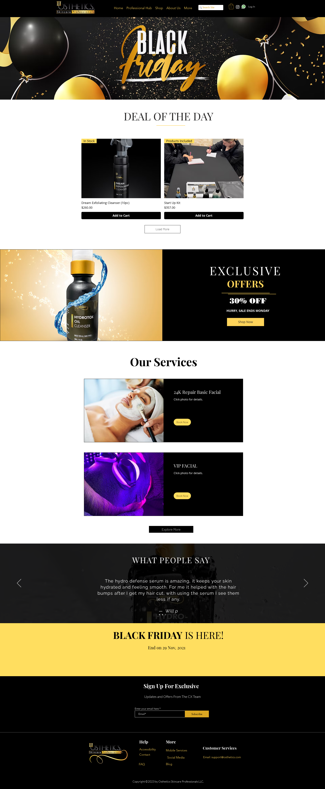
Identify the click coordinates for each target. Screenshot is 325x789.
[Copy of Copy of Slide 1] (165, 614)
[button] (231, 6)
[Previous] (19, 583)
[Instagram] (237, 7)
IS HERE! (168, 634)
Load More (162, 229)
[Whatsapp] (244, 6)
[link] (203, 392)
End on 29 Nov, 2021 (166, 647)
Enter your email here (147, 708)
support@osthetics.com (226, 757)
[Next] (306, 583)
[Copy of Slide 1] (162, 614)
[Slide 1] (159, 614)
